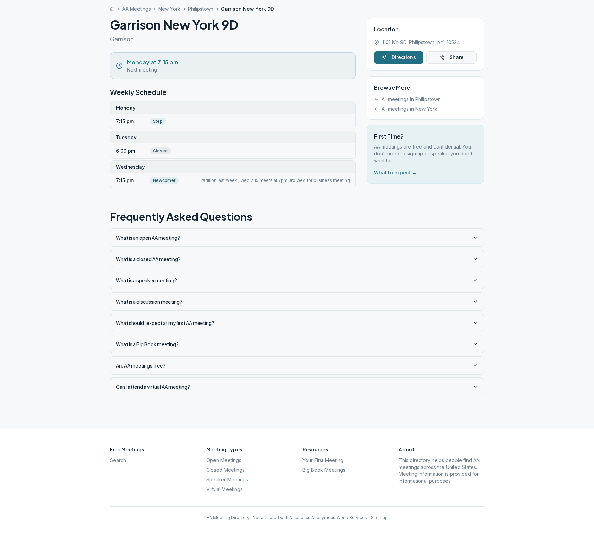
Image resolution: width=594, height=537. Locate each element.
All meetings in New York (409, 109)
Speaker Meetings (227, 479)
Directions (404, 57)
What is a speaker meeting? (146, 280)
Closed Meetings (225, 470)
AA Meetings (136, 9)
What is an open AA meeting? (148, 237)
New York (169, 9)
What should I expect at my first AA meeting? (165, 323)
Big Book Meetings (323, 470)
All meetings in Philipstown (411, 99)
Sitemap (379, 517)
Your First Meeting (322, 460)
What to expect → (395, 172)
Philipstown (200, 9)
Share (457, 57)
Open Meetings (223, 460)
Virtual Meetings (224, 489)
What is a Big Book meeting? (147, 344)
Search (118, 460)
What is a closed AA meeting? (148, 259)
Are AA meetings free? (140, 365)
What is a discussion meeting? (149, 301)
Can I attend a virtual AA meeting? (153, 387)
